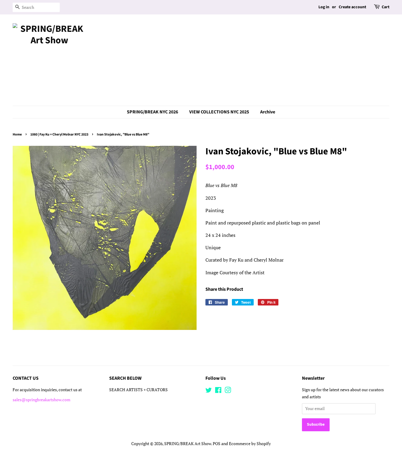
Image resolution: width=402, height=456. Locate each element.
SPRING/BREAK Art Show (187, 443)
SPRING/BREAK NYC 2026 (152, 112)
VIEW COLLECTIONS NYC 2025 (219, 112)
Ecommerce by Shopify (250, 443)
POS (216, 443)
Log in (323, 7)
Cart (385, 7)
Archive (267, 112)
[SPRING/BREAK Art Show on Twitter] (208, 391)
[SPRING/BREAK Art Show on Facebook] (218, 391)
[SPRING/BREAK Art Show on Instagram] (228, 391)
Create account (352, 7)
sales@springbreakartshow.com (41, 399)
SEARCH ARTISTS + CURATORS (138, 389)
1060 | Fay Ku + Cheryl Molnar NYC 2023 (59, 134)
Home (17, 134)
